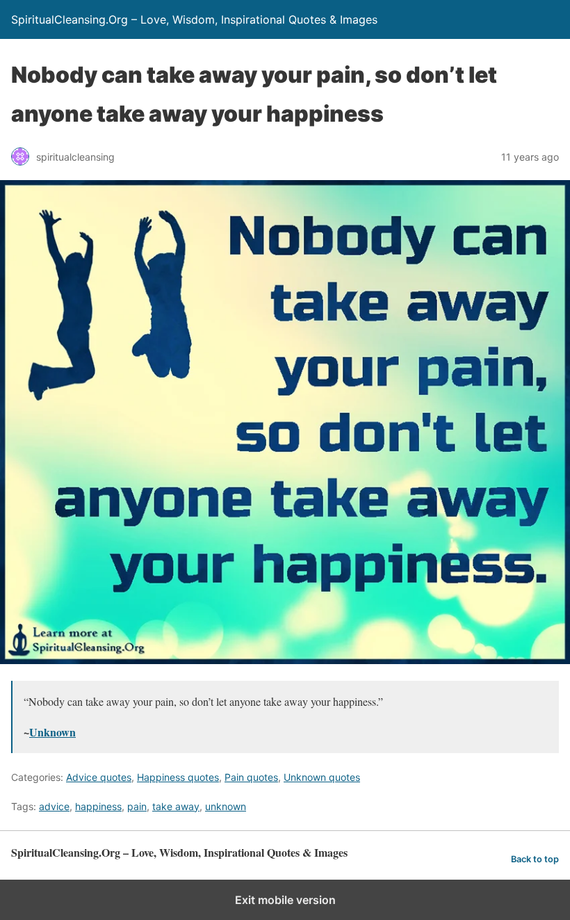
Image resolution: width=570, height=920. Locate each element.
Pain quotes (251, 777)
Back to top (535, 859)
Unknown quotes (322, 777)
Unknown (52, 732)
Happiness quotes (178, 777)
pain (137, 806)
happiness (98, 806)
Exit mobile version (285, 900)
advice (54, 806)
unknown (225, 806)
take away (176, 806)
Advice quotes (98, 777)
